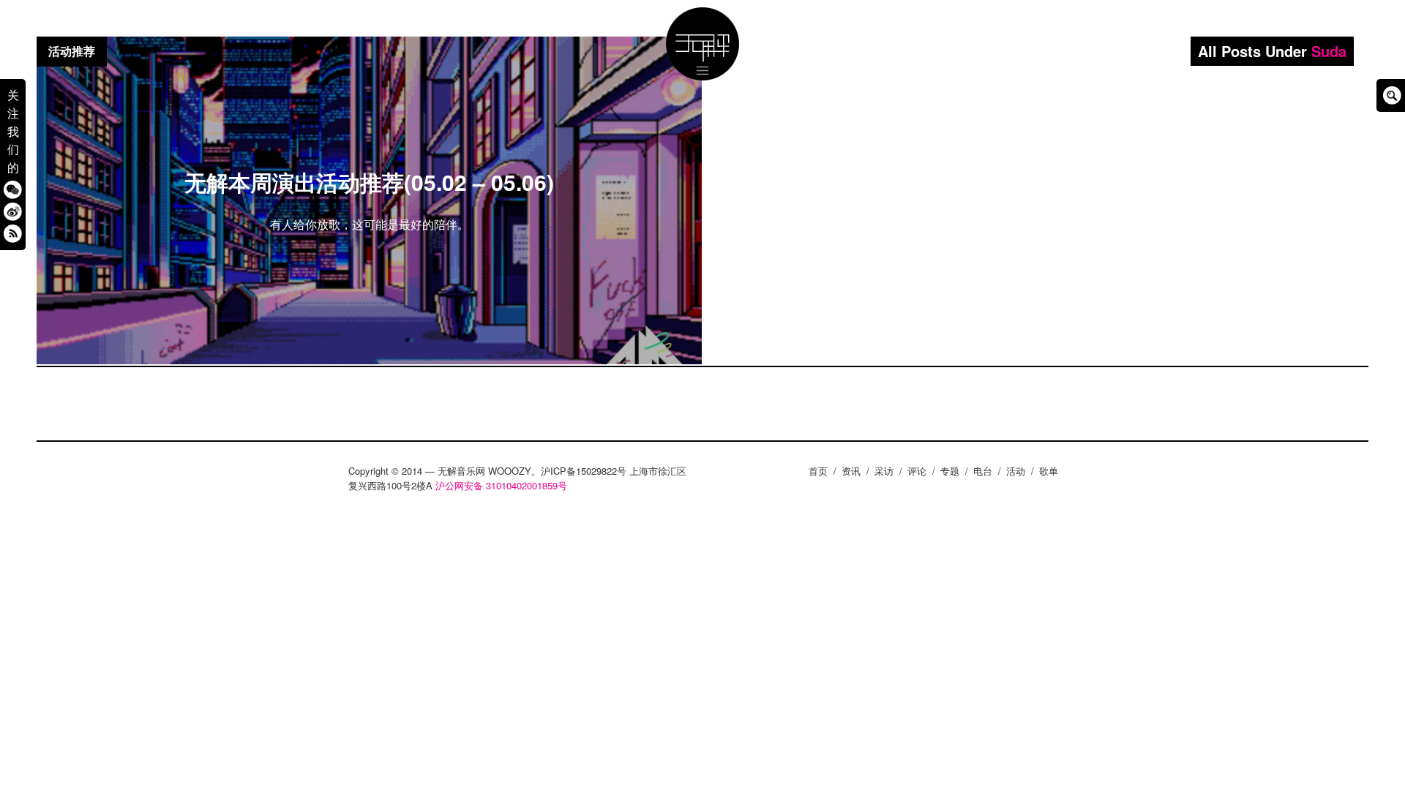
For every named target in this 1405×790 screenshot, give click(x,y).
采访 (883, 471)
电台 (982, 471)
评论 (916, 471)
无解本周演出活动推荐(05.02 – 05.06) (369, 182)
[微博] (13, 211)
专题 (949, 471)
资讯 (851, 471)
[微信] (13, 189)
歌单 (1048, 471)
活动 (1015, 471)
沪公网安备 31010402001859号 (501, 485)
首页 (818, 471)
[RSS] (13, 233)
